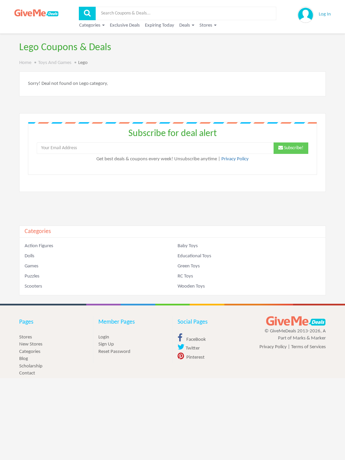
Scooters (33, 286)
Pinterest (195, 357)
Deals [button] (185, 25)
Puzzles (32, 276)
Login (103, 337)
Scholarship (30, 366)
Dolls (29, 256)
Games (31, 266)
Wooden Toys (191, 286)
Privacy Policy (235, 159)
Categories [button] (90, 25)
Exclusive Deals (125, 25)
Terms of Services (308, 347)
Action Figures (39, 246)
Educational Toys (194, 256)
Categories (29, 351)
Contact (27, 373)
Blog (23, 358)
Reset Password (114, 351)
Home (25, 62)
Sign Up (106, 344)
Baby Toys (188, 246)
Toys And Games (54, 62)
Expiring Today (159, 25)
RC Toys (185, 276)
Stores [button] (206, 25)
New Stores (30, 344)
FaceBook (195, 339)
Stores (25, 337)
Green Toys (189, 266)
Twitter (192, 348)
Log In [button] (325, 14)
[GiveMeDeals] (296, 321)
